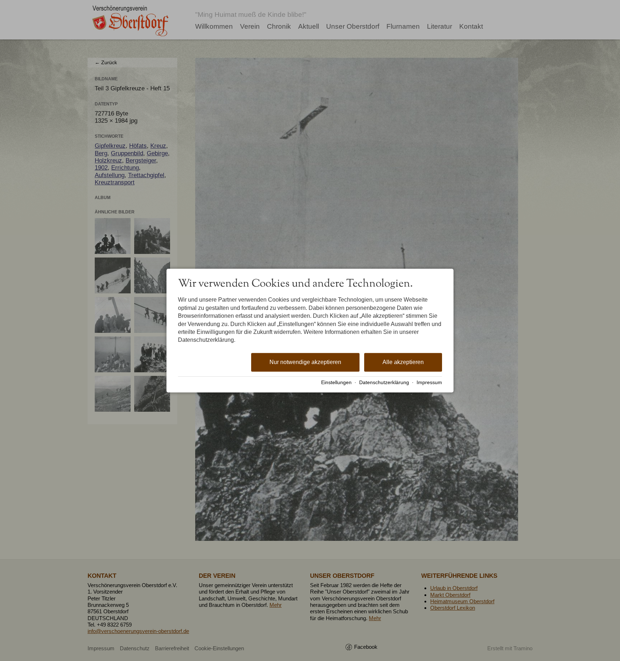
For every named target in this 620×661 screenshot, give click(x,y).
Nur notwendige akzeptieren (305, 362)
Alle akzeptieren (403, 362)
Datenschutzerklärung (384, 382)
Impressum (429, 382)
